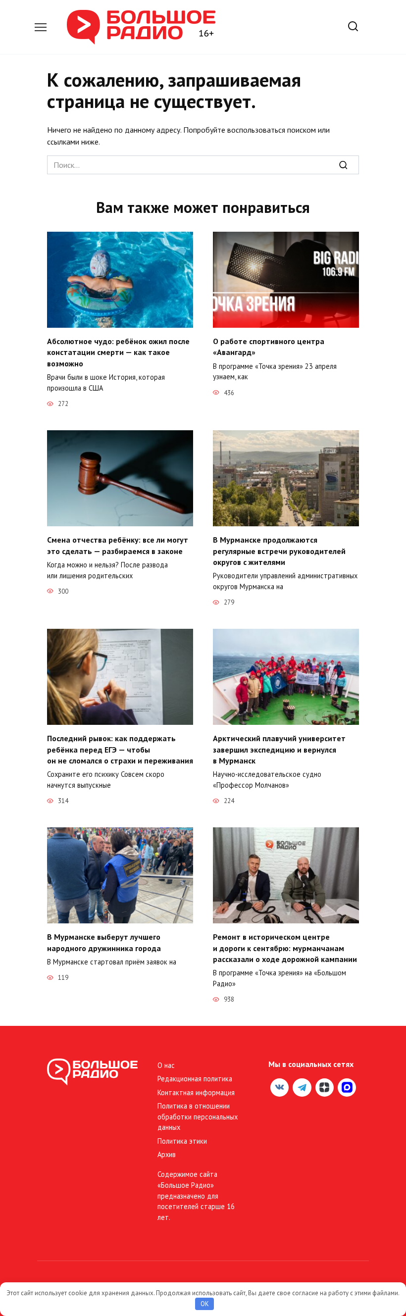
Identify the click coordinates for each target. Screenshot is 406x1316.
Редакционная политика (194, 1078)
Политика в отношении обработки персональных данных (197, 1116)
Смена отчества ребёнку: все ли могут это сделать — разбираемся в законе (117, 545)
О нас (166, 1065)
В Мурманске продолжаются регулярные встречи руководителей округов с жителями (279, 551)
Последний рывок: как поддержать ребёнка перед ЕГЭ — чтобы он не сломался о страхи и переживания (120, 749)
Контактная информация (196, 1092)
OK (205, 1304)
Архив (166, 1154)
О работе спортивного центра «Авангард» (268, 346)
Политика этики (182, 1141)
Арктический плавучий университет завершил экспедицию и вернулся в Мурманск (279, 749)
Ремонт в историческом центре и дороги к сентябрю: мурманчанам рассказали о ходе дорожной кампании (285, 948)
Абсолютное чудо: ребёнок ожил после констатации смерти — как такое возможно (118, 352)
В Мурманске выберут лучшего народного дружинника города (104, 942)
